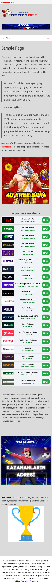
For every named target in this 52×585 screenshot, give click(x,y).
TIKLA (45, 220)
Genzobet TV (7, 497)
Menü (8, 38)
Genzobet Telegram (29, 581)
